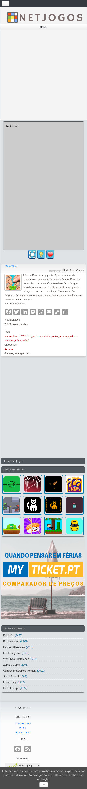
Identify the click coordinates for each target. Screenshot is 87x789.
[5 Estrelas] (59, 271)
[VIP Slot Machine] (74, 484)
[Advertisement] (43, 75)
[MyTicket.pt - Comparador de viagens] (43, 579)
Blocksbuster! (11, 641)
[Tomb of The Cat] (53, 505)
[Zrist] (32, 484)
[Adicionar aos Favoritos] (50, 254)
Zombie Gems (11, 664)
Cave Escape (11, 688)
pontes (54, 336)
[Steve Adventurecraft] (53, 526)
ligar (32, 336)
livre (38, 336)
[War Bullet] (53, 484)
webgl (25, 340)
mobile (46, 336)
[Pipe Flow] (13, 281)
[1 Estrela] (50, 271)
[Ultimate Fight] (11, 505)
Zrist (22, 727)
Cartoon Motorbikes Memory (19, 670)
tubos (18, 340)
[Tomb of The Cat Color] (32, 505)
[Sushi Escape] (32, 526)
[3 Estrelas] (54, 271)
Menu (43, 27)
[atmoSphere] (11, 484)
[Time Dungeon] (74, 505)
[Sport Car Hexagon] (74, 526)
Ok (43, 784)
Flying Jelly (10, 682)
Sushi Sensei (11, 676)
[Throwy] (11, 526)
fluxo (15, 336)
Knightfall (8, 635)
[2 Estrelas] (52, 271)
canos (8, 336)
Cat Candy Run (12, 653)
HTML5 (24, 336)
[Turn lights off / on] (41, 254)
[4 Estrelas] (57, 271)
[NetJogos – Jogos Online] (44, 17)
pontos (63, 336)
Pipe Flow (11, 266)
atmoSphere (23, 723)
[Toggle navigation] (5, 3)
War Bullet (22, 732)
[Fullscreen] (32, 254)
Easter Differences (14, 647)
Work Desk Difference (16, 658)
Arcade (8, 349)
